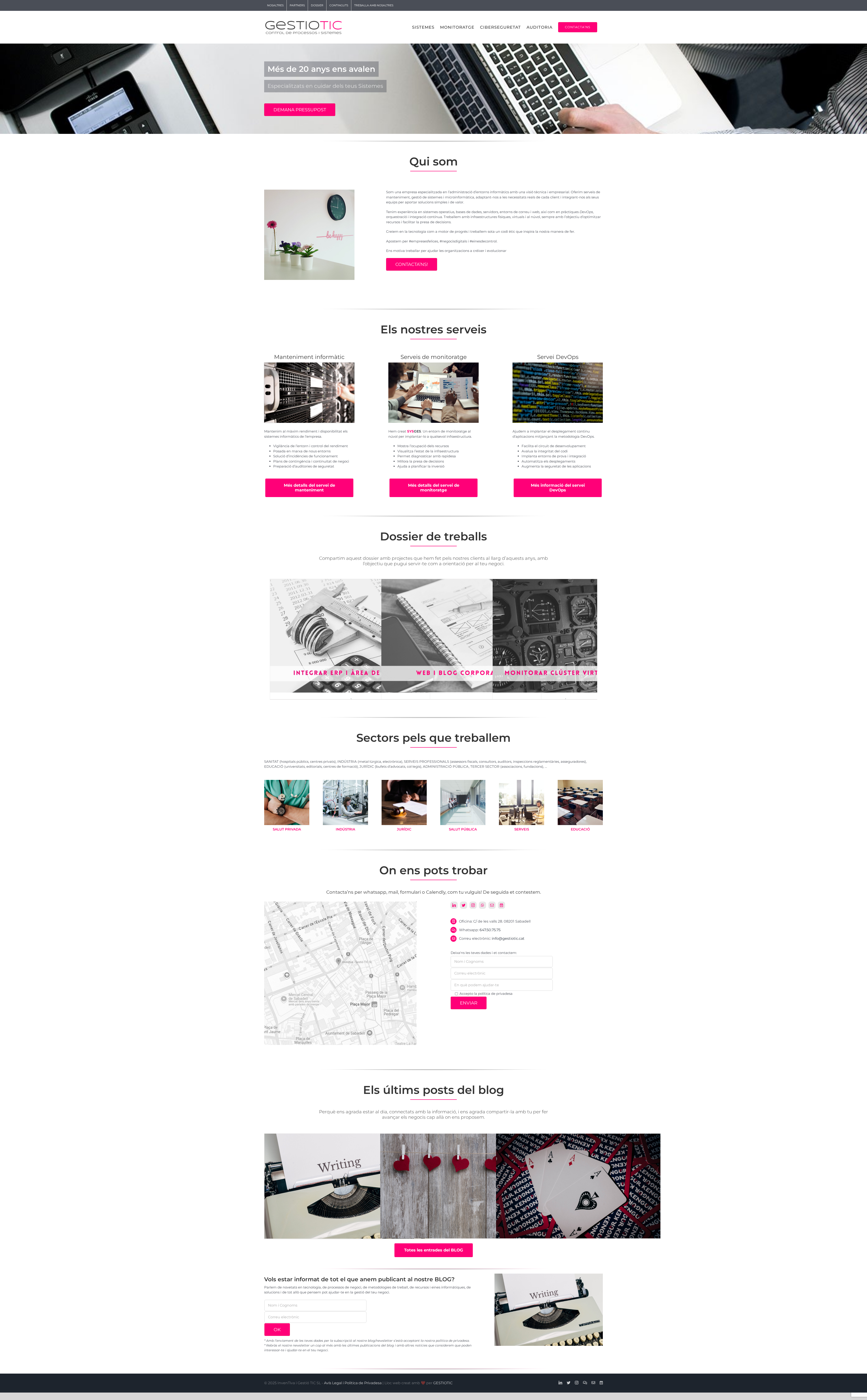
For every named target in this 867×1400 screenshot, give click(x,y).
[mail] (492, 905)
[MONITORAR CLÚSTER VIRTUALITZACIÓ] (573, 581)
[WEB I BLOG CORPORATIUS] (461, 581)
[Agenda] (501, 905)
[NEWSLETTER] (346, 1188)
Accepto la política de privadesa (486, 993)
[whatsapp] (482, 905)
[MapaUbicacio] (340, 903)
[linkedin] (454, 905)
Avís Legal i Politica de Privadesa (353, 1383)
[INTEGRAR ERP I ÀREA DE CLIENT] (350, 581)
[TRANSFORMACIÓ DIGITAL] (462, 1188)
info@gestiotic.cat (508, 938)
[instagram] (473, 905)
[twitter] (463, 905)
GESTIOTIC (442, 1383)
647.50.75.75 (490, 930)
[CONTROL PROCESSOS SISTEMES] (578, 1188)
